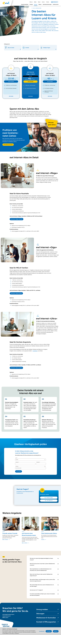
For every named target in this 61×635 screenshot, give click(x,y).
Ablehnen (56, 631)
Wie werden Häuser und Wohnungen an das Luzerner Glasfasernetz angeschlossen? (42, 580)
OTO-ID (17, 466)
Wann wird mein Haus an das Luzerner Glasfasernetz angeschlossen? (41, 575)
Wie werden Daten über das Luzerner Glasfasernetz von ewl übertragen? (42, 585)
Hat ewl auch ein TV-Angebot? (36, 590)
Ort (16, 457)
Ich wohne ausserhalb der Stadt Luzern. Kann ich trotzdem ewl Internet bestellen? (42, 594)
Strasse (17, 462)
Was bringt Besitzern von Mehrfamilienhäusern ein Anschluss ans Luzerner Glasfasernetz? (40, 569)
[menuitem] (24, 5)
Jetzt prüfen (18, 471)
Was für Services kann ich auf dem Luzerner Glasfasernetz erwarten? (42, 564)
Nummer (38, 462)
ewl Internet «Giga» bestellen (16, 293)
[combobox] (25, 464)
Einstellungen (41, 631)
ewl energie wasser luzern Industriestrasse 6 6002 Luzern (8, 616)
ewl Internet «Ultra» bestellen (16, 367)
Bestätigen (49, 631)
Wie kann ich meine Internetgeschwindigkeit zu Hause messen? (41, 559)
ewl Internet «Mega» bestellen (16, 219)
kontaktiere (35, 350)
